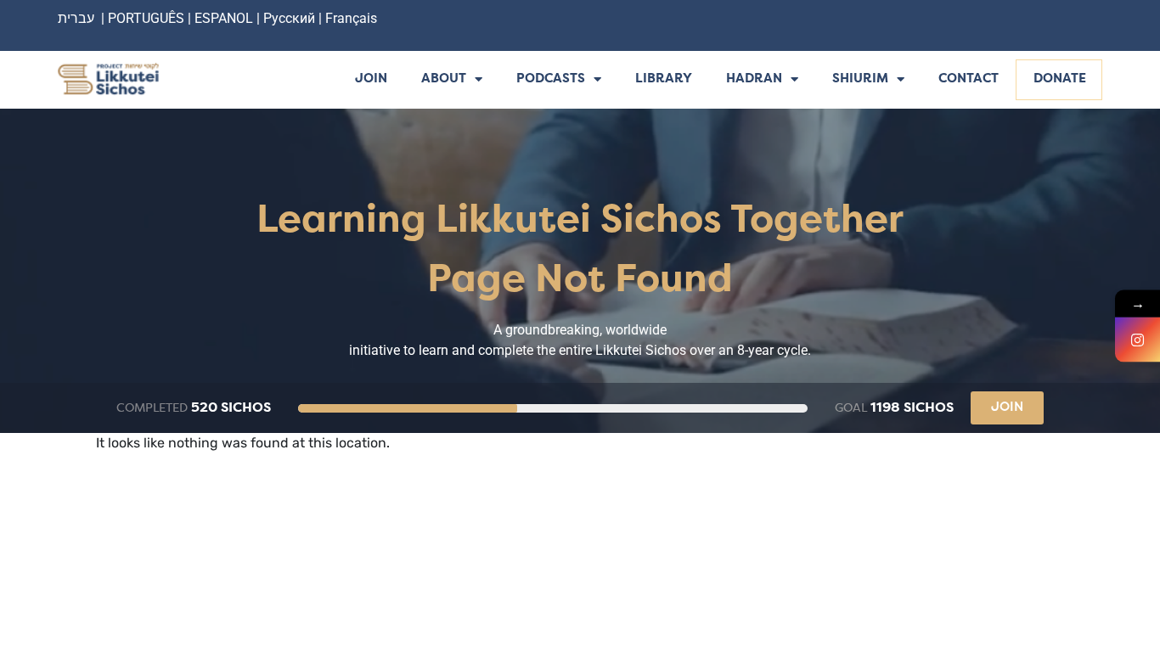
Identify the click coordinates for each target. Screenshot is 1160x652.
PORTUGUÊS (146, 18)
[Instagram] (1137, 340)
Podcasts (550, 79)
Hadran (754, 79)
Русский (290, 18)
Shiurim (860, 79)
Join (371, 79)
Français (351, 18)
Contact (968, 79)
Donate (1059, 79)
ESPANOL (223, 18)
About (443, 79)
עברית (76, 18)
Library (663, 79)
